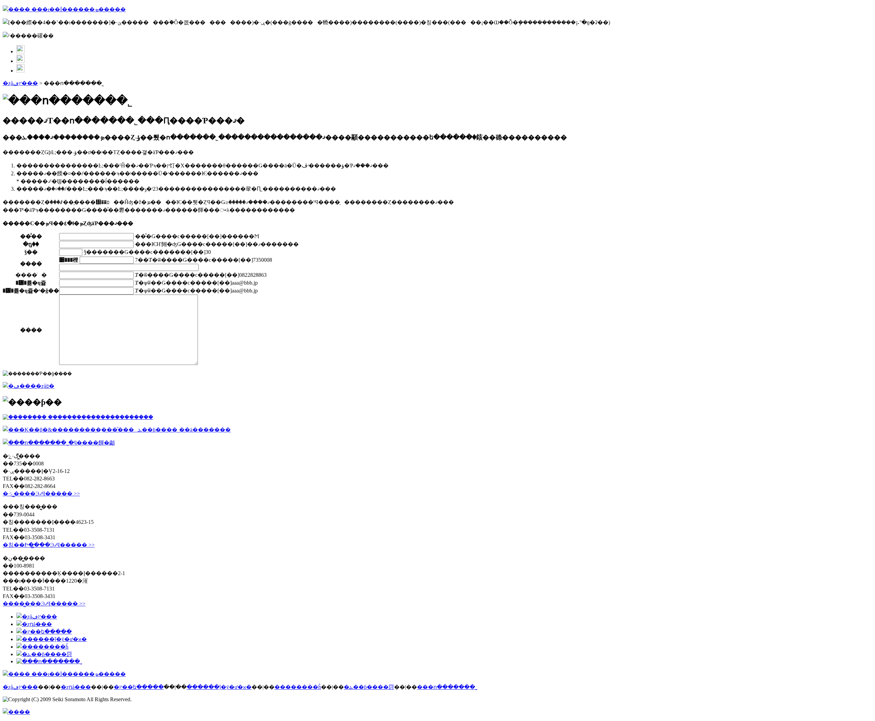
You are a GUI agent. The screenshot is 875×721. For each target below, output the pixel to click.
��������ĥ (297, 687)
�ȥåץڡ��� (20, 83)
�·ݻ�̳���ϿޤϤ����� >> (41, 493)
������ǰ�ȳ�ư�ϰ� (219, 687)
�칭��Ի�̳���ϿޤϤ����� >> (49, 545)
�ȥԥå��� (76, 687)
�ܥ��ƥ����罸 (369, 687)
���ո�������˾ (447, 687)
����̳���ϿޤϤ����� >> (44, 604)
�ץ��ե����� (139, 687)
